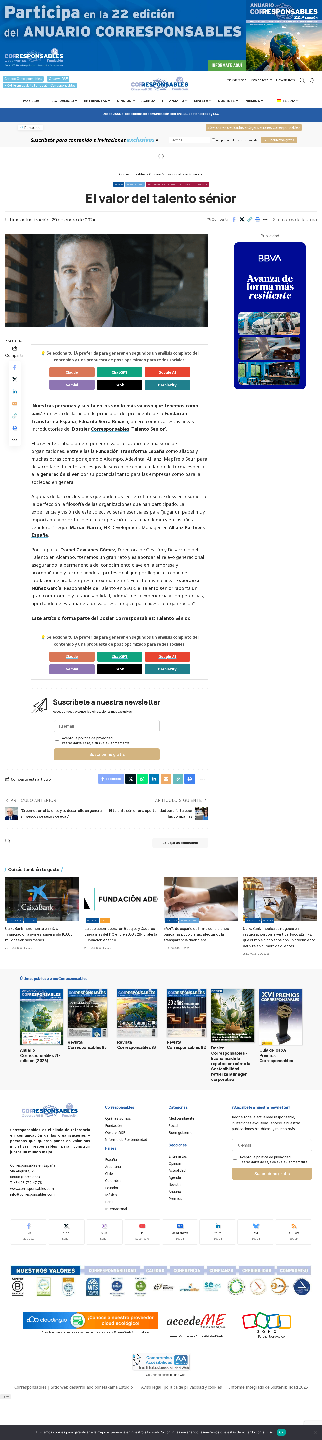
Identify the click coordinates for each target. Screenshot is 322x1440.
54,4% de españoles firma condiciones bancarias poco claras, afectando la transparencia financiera (196, 934)
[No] (315, 1432)
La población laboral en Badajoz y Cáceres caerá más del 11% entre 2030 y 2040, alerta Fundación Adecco (120, 934)
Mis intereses (236, 80)
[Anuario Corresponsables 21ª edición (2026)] (41, 1017)
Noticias (30, 920)
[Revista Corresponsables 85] (87, 1013)
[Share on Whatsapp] (142, 779)
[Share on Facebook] (233, 219)
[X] (66, 1232)
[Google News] (180, 1232)
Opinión (118, 184)
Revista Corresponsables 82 (186, 1044)
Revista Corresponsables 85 (87, 1044)
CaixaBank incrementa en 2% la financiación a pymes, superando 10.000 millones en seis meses (38, 934)
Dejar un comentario (182, 843)
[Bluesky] (255, 1232)
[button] (249, 219)
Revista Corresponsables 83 (136, 1044)
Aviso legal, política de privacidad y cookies (181, 1387)
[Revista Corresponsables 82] (186, 1013)
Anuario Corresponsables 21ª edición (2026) (40, 1055)
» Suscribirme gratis (279, 140)
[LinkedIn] (217, 1232)
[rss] (293, 1232)
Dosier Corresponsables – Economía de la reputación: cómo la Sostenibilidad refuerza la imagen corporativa (230, 1063)
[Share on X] (241, 219)
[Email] (15, 404)
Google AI (167, 372)
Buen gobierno (135, 184)
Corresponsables (110, 429)
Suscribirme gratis (107, 754)
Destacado (15, 920)
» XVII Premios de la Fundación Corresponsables (39, 85)
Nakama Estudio (117, 1387)
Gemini (72, 384)
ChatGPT (120, 372)
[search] (302, 80)
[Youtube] (142, 1232)
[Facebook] (28, 1232)
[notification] (312, 80)
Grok (119, 384)
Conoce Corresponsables (23, 78)
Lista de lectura (261, 80)
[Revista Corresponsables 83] (137, 1013)
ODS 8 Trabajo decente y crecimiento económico (177, 184)
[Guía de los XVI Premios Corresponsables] (280, 1017)
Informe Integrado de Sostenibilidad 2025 (268, 1387)
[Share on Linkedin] (15, 392)
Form (5, 1397)
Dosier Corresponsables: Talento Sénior (144, 618)
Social (105, 920)
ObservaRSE (58, 78)
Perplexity (167, 384)
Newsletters (285, 80)
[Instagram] (104, 1232)
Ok (281, 1432)
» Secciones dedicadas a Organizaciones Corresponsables (253, 127)
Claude (72, 372)
